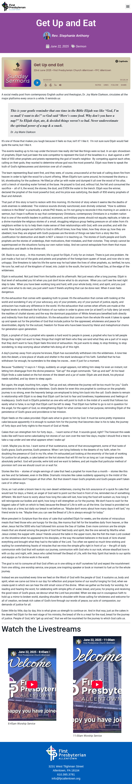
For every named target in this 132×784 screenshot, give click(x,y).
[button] (127, 6)
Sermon (81, 46)
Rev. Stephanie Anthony (70, 36)
